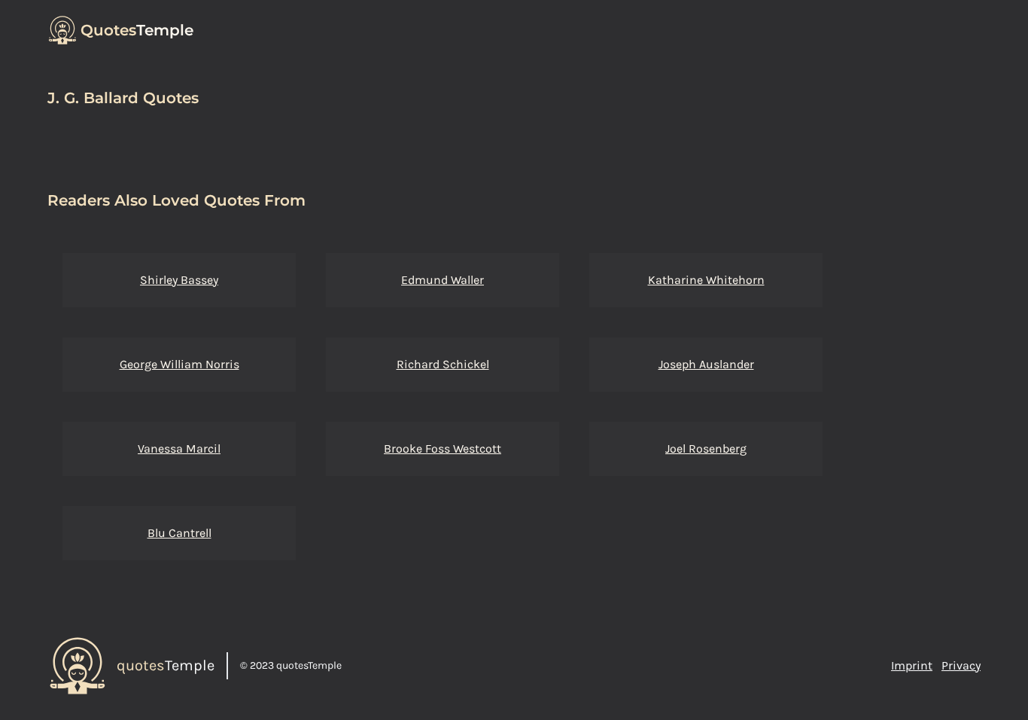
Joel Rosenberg (706, 448)
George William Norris (179, 364)
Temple (137, 30)
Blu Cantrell (179, 533)
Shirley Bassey (179, 280)
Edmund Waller (442, 280)
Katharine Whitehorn (706, 280)
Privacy (961, 665)
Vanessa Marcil (179, 448)
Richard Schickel (443, 364)
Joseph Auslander (706, 364)
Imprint (911, 665)
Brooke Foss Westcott (442, 448)
